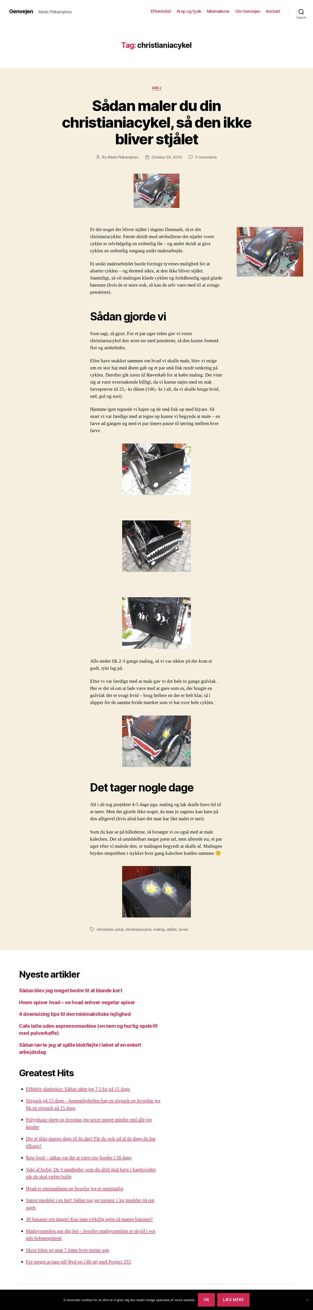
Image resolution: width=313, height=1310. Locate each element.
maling (158, 929)
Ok (206, 1299)
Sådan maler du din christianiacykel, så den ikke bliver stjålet (156, 122)
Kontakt (273, 11)
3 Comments (206, 157)
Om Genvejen (248, 11)
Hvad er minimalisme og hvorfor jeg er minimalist (74, 1189)
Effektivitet (161, 11)
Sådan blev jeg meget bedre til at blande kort (70, 990)
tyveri (183, 929)
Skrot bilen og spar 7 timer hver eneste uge (67, 1250)
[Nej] (307, 1300)
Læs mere (233, 1299)
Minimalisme (218, 11)
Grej (156, 88)
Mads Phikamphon (123, 157)
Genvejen (21, 11)
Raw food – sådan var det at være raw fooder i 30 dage (79, 1158)
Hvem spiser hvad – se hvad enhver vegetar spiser (77, 1002)
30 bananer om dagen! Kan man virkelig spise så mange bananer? (89, 1219)
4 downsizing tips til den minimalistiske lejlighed (75, 1014)
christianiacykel (138, 929)
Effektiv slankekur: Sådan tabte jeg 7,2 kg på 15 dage (78, 1089)
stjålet (171, 929)
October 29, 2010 (166, 157)
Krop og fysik (189, 11)
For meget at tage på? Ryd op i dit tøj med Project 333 (78, 1262)
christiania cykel (109, 929)
